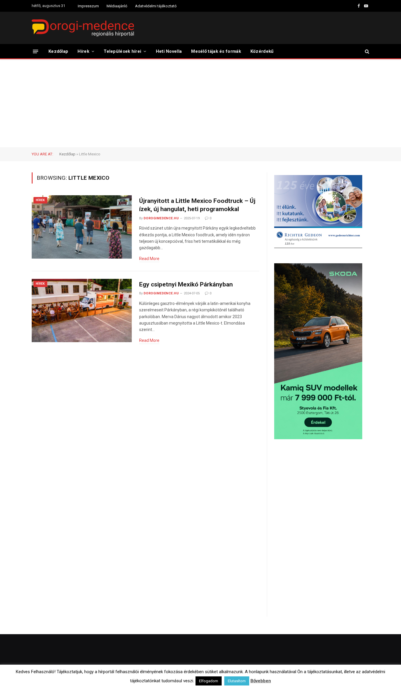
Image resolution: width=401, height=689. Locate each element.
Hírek (83, 51)
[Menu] (35, 51)
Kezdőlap (58, 51)
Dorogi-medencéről (226, 679)
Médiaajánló (117, 6)
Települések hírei (122, 51)
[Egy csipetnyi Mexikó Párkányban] (82, 310)
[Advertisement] (200, 103)
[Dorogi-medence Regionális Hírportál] (83, 27)
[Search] (366, 51)
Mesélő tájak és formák (216, 51)
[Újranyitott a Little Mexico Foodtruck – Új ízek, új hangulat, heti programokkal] (82, 227)
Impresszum (88, 6)
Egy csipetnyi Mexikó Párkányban (186, 284)
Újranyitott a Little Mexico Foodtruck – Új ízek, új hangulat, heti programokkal (197, 205)
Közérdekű (262, 51)
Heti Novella (169, 51)
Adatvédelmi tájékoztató (156, 6)
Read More (149, 258)
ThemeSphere (97, 679)
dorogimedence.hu (161, 218)
